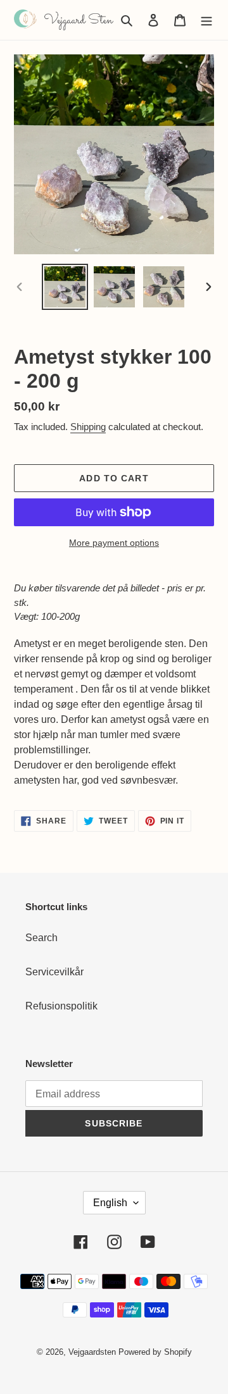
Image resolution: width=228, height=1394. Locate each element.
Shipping (88, 426)
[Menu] (206, 20)
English (110, 1202)
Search (41, 937)
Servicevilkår (54, 971)
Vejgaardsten (92, 1352)
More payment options (114, 543)
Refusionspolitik (61, 1006)
